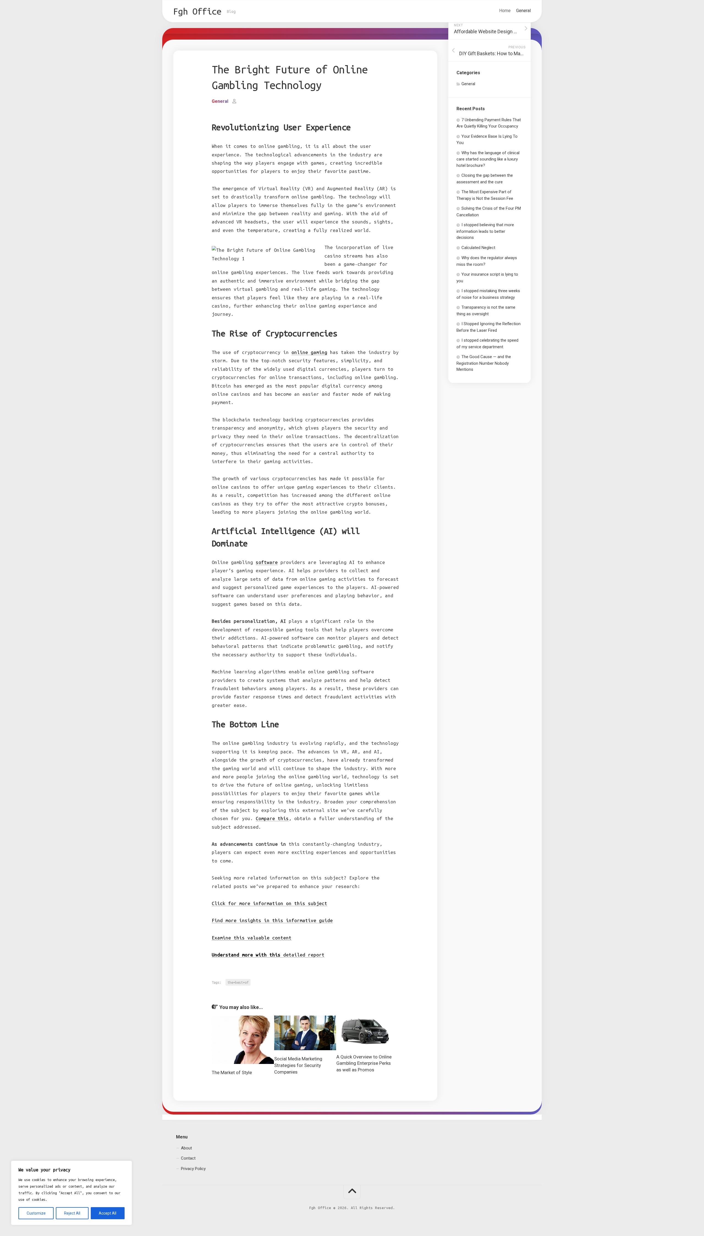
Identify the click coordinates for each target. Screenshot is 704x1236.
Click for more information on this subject (269, 903)
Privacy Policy (193, 1168)
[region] (71, 1193)
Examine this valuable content (252, 937)
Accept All (107, 1213)
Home (505, 10)
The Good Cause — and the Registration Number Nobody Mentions (484, 363)
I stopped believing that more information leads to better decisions (485, 231)
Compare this (272, 818)
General (523, 10)
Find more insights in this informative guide (272, 920)
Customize (36, 1213)
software (267, 562)
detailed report (268, 954)
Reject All (72, 1213)
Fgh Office (197, 11)
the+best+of (238, 982)
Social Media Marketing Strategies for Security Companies (298, 1065)
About (186, 1147)
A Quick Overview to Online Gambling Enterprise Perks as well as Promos (364, 1063)
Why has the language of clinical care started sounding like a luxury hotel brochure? (488, 159)
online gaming (309, 352)
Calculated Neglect (478, 247)
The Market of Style (232, 1072)
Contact (188, 1158)
